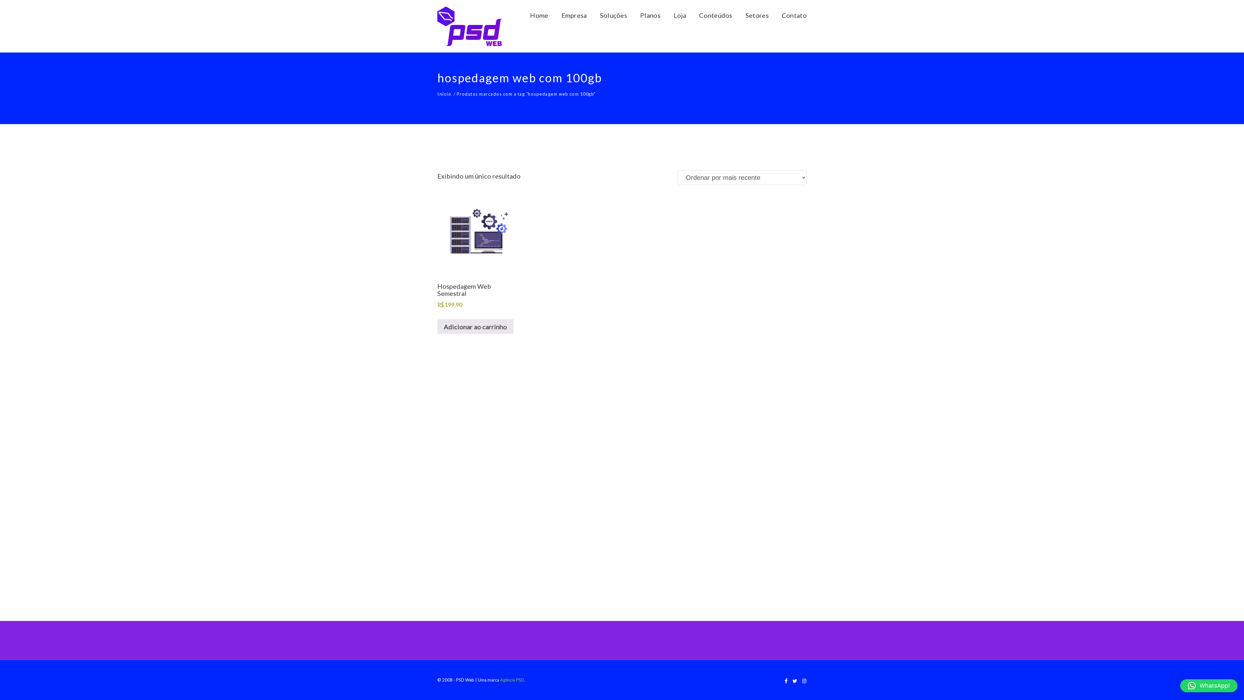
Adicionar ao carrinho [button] (475, 327)
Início (444, 94)
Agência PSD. (512, 679)
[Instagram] (804, 681)
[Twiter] (794, 681)
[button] (1209, 685)
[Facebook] (786, 681)
